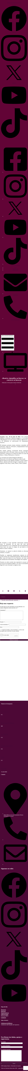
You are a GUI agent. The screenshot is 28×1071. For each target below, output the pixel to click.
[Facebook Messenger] (14, 591)
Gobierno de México (6, 1023)
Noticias (3, 1011)
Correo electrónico (4, 624)
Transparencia (5, 1013)
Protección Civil (6, 746)
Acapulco (11, 596)
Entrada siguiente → (15, 600)
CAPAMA (4, 734)
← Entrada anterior (5, 600)
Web (1, 627)
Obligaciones (4, 1014)
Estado (7, 596)
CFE (2, 757)
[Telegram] (25, 591)
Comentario (3, 610)
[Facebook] (8, 591)
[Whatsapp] (3, 591)
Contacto (3, 1017)
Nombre (2, 622)
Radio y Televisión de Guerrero (14, 2)
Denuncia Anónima (7, 723)
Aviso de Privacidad (22, 1068)
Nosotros (3, 1009)
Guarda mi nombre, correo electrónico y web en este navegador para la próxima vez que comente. (12, 630)
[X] (19, 591)
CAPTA (3, 769)
